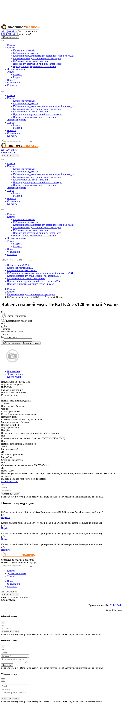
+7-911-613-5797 (9, 481)
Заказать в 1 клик (31, 343)
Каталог (11, 47)
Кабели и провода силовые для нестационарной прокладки (43, 55)
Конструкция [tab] (14, 376)
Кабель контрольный (24, 50)
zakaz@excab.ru (9, 31)
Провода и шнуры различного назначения (34, 66)
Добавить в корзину (11, 343)
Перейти (5, 517)
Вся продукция (18, 265)
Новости (11, 80)
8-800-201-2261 (9, 34)
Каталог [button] (11, 98)
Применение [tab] (13, 371)
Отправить (7, 665)
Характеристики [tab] (15, 374)
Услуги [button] (10, 122)
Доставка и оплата (16, 69)
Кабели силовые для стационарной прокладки (37, 58)
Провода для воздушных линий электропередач (37, 64)
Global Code (116, 605)
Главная (11, 45)
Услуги (10, 72)
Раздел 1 (17, 74)
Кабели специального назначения (30, 61)
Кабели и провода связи (25, 53)
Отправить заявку (10, 494)
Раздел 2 (17, 77)
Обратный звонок (10, 37)
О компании (13, 82)
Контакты (12, 85)
